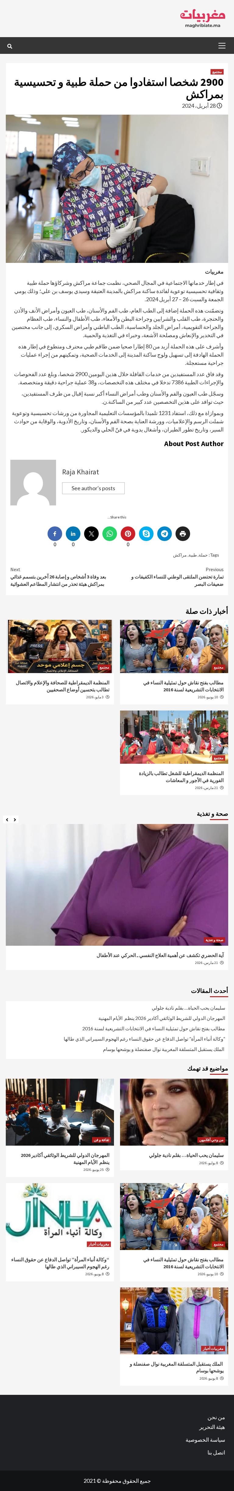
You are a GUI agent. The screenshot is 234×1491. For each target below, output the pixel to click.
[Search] (9, 46)
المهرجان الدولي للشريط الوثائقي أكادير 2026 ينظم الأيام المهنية (161, 1018)
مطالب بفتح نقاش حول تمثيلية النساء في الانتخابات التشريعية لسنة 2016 (153, 1028)
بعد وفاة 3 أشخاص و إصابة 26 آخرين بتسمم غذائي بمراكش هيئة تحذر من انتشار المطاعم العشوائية (58, 576)
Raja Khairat (80, 472)
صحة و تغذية (214, 940)
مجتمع (217, 71)
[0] (128, 533)
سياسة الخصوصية (205, 1439)
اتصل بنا (216, 1452)
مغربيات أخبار (99, 1244)
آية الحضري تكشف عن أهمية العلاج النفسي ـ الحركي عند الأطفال (160, 955)
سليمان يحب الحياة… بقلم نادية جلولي (188, 1008)
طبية (193, 554)
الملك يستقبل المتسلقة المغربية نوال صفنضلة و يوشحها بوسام (164, 1049)
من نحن (216, 1417)
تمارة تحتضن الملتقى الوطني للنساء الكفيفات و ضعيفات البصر (177, 576)
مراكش (180, 554)
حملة (203, 554)
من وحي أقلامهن (211, 1139)
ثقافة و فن (101, 1139)
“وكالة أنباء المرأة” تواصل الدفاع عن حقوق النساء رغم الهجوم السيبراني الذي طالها (144, 1039)
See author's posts (93, 488)
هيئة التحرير (212, 1426)
